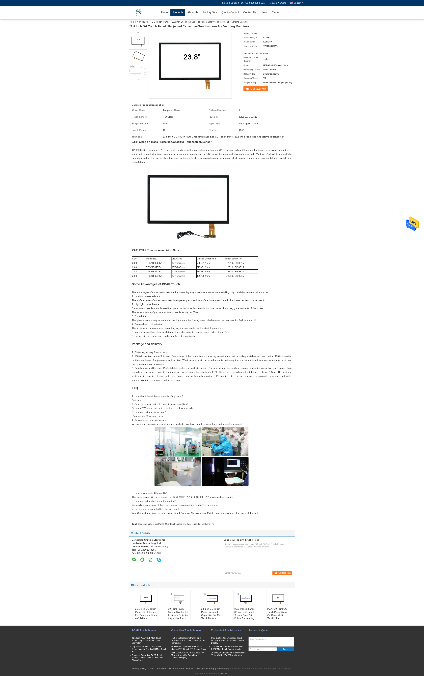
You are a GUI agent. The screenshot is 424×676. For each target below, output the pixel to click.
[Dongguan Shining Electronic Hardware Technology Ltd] (140, 12)
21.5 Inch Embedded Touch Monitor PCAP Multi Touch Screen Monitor (227, 647)
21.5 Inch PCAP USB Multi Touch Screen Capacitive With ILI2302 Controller (146, 640)
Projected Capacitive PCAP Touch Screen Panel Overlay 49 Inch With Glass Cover (147, 657)
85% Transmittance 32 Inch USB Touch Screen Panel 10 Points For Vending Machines (244, 615)
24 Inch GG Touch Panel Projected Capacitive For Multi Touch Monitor (211, 613)
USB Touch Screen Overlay (177, 524)
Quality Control (230, 12)
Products (178, 12)
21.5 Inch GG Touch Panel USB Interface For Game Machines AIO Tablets (146, 613)
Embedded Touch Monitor (226, 630)
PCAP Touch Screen (144, 630)
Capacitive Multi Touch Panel (150, 524)
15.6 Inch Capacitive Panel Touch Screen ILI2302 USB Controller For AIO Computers (188, 640)
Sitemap (210, 668)
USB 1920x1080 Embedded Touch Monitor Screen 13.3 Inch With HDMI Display (227, 640)
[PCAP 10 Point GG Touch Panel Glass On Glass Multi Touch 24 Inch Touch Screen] (278, 599)
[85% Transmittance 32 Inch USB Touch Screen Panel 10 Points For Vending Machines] (245, 599)
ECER (224, 673)
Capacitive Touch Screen (186, 630)
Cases (275, 12)
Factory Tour (210, 12)
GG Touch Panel (160, 21)
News (264, 12)
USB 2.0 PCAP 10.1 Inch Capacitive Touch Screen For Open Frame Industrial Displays (187, 655)
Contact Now (258, 88)
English (297, 2)
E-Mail (200, 668)
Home (164, 12)
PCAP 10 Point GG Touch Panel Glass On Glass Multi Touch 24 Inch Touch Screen (277, 615)
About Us (192, 12)
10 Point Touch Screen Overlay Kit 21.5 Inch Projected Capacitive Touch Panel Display (178, 615)
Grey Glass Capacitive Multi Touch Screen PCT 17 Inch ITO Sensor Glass (188, 647)
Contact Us (249, 12)
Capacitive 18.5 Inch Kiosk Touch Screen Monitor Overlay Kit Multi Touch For (149, 649)
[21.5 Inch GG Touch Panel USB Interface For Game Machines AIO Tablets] (146, 599)
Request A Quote (277, 2)
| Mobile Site (221, 668)
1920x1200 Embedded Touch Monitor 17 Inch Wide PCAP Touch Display (228, 654)
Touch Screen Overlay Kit (202, 524)
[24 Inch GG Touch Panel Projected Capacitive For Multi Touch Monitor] (212, 599)
